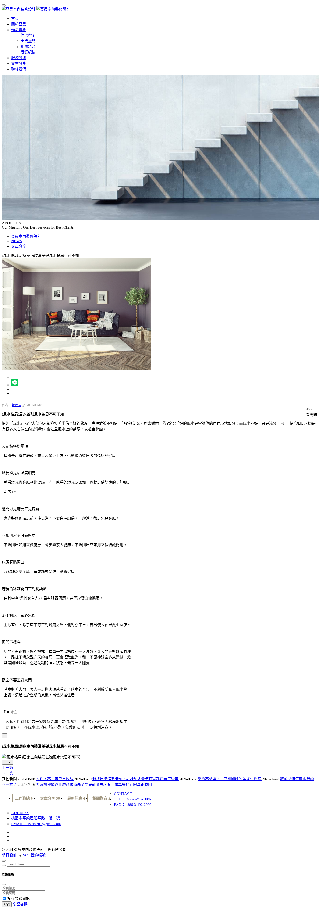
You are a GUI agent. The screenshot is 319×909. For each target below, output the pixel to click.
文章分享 (18, 63)
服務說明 (18, 58)
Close (7, 762)
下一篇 (7, 773)
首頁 (15, 19)
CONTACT (123, 794)
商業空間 (28, 41)
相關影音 (28, 47)
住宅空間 (28, 35)
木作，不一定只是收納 (55, 779)
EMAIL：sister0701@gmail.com (36, 824)
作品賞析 (18, 30)
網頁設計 (9, 855)
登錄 (7, 904)
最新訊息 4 (76, 798)
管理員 (16, 405)
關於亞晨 (18, 24)
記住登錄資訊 (18, 899)
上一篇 (7, 768)
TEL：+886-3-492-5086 (132, 799)
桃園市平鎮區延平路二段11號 (35, 818)
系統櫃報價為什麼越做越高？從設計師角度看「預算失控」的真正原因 (94, 785)
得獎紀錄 (28, 52)
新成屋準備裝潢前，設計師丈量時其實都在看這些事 (135, 779)
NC (25, 855)
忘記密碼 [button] (20, 904)
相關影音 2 (101, 798)
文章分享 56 (50, 798)
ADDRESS (20, 813)
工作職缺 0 (24, 798)
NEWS (16, 241)
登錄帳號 (38, 855)
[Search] (4, 865)
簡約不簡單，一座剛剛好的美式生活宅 (230, 779)
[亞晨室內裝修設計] (36, 9)
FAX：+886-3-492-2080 (132, 805)
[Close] (4, 861)
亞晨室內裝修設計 (26, 236)
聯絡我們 (18, 69)
